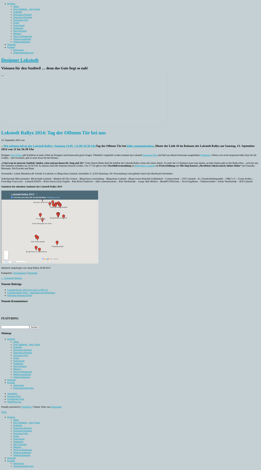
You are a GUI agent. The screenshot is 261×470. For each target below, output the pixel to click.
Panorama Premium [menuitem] (22, 430)
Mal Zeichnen (20, 31)
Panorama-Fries (149, 155)
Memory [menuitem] (17, 447)
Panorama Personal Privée (19, 295)
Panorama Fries (20, 20)
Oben (3, 412)
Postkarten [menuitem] (18, 441)
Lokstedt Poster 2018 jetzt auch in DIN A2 (27, 290)
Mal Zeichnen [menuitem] (20, 444)
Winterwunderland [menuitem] (22, 452)
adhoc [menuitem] (16, 420)
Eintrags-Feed (14, 396)
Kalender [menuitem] (17, 425)
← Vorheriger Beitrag (11, 278)
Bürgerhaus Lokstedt (145, 165)
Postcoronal (18, 25)
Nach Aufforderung (22, 36)
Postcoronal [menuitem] (18, 439)
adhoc (16, 6)
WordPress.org (14, 401)
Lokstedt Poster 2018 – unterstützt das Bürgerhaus (31, 292)
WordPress (26, 407)
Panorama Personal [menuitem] (22, 428)
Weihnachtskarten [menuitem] (21, 455)
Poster (16, 22)
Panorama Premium (22, 17)
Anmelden (12, 393)
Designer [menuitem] (11, 458)
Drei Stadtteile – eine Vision (26, 9)
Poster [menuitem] (16, 436)
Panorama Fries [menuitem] (20, 433)
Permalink (32, 273)
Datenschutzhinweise (23, 52)
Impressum (18, 50)
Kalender (17, 12)
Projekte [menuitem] (11, 417)
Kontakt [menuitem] (11, 460)
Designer (11, 44)
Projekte (11, 3)
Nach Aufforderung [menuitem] (22, 450)
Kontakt (11, 47)
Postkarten (18, 28)
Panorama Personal (22, 14)
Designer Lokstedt (20, 60)
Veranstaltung (19, 273)
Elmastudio (56, 407)
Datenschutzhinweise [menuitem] (23, 466)
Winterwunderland (22, 39)
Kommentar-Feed (15, 399)
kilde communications (140, 145)
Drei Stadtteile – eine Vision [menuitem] (26, 422)
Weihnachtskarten (21, 42)
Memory (17, 33)
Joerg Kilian (16, 155)
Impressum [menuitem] (18, 463)
